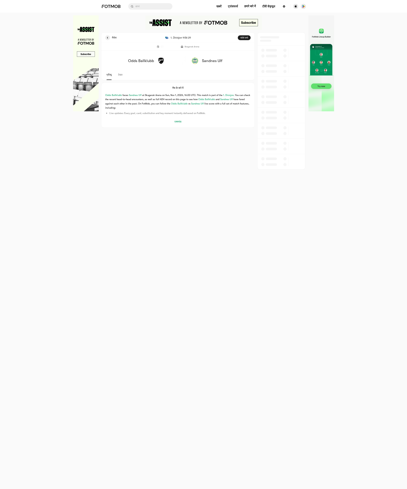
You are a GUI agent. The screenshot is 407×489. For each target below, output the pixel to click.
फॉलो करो (244, 37)
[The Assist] (86, 63)
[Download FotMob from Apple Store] (295, 6)
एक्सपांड (177, 121)
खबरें (218, 6)
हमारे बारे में (250, 6)
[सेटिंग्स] (284, 6)
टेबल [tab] (120, 74)
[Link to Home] (111, 6)
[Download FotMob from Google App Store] (303, 6)
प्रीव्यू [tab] (109, 74)
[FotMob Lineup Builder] (321, 63)
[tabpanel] (203, 101)
